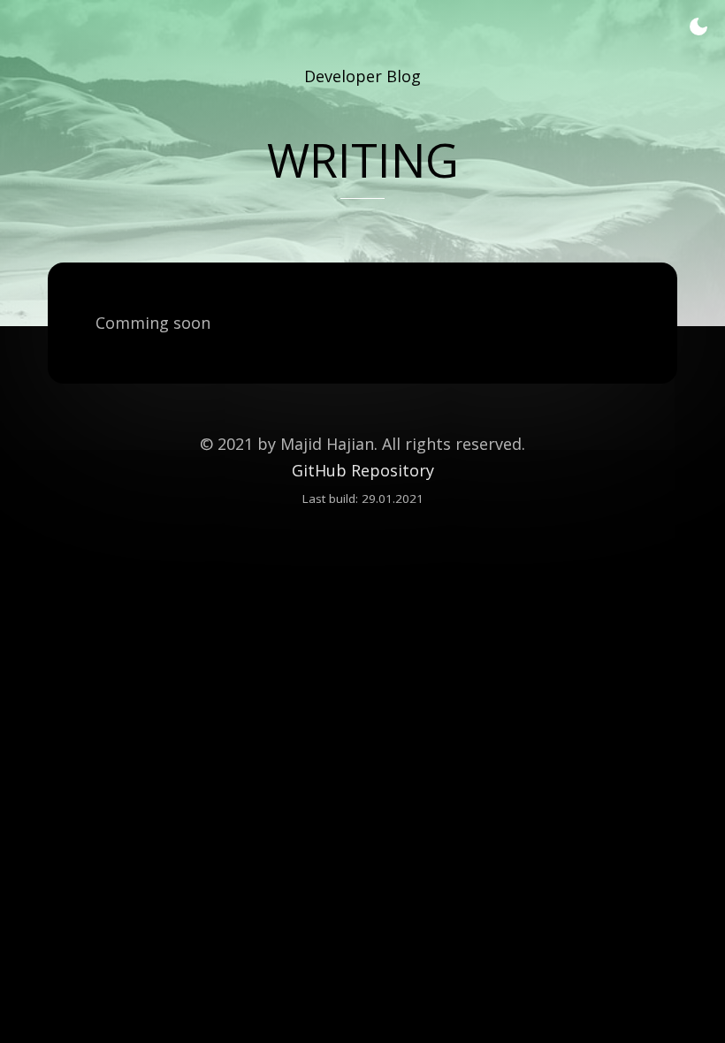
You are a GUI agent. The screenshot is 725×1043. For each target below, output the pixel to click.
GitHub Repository (363, 470)
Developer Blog (362, 76)
